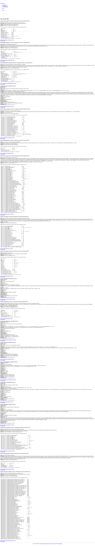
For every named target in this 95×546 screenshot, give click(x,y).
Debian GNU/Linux (43, 543)
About (3, 10)
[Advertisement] (47, 15)
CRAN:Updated (5, 5)
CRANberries (2, 3)
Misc (3, 8)
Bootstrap (60, 543)
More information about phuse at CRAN (6, 401)
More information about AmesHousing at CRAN (8, 379)
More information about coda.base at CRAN (7, 137)
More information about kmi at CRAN (6, 318)
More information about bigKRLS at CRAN (7, 60)
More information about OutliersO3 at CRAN (7, 299)
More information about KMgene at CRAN (7, 424)
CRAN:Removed (5, 6)
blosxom (53, 543)
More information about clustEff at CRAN (7, 153)
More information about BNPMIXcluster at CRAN (8, 83)
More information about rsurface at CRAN (7, 106)
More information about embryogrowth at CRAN (8, 540)
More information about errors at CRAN (6, 276)
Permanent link (2, 40)
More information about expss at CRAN (6, 248)
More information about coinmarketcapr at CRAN (8, 339)
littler (50, 543)
